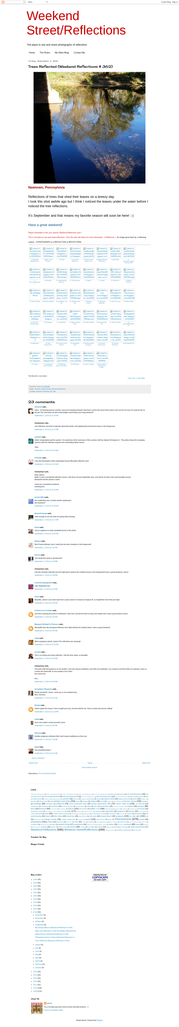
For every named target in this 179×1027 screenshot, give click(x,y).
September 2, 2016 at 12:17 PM (46, 520)
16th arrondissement (85, 794)
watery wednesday (137, 827)
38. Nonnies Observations (101, 344)
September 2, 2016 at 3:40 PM (46, 631)
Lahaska (99, 811)
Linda (37, 638)
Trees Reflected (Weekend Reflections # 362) (52, 941)
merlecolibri (39, 497)
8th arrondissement (136, 796)
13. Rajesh (88, 280)
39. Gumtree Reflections (115, 344)
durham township (118, 806)
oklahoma (37, 819)
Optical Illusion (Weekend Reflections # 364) (52, 934)
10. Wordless (47, 280)
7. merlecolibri (115, 259)
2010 (35, 988)
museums (138, 814)
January (38, 968)
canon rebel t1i (122, 803)
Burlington (49, 804)
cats (143, 804)
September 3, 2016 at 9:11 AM (46, 698)
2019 (35, 902)
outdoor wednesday (68, 819)
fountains (62, 809)
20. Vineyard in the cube (75, 302)
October (38, 921)
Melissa (38, 541)
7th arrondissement (121, 796)
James (49, 1003)
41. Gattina (35, 364)
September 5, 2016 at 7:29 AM (46, 739)
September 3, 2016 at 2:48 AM (46, 658)
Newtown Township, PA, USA (46, 391)
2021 (35, 896)
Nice (130, 816)
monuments (113, 813)
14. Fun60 (101, 280)
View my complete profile (53, 1010)
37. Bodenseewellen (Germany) (88, 344)
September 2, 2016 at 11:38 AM (46, 506)
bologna (85, 801)
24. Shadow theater (128, 301)
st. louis (103, 824)
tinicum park (37, 827)
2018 (35, 906)
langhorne (121, 811)
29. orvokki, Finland (88, 322)
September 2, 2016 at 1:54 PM (46, 561)
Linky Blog (141, 378)
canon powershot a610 (78, 804)
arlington (84, 799)
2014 (35, 975)
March (37, 961)
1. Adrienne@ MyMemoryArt (34, 260)
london (131, 811)
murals (129, 813)
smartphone (78, 824)
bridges (93, 801)
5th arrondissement (88, 796)
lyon (47, 813)
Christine (38, 458)
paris (88, 819)
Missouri (86, 813)
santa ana (123, 822)
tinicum (146, 824)
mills (79, 813)
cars (136, 804)
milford (74, 813)
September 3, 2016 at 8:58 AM (46, 682)
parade (80, 819)
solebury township (93, 824)
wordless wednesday (124, 830)
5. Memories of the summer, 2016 (88, 260)
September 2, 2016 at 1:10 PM (46, 548)
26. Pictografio (48, 322)
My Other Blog (62, 52)
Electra (37, 555)
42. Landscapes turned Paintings (47, 365)
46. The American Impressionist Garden (101, 366)
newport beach (106, 816)
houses (142, 809)
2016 (35, 912)
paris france (100, 819)
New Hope (58, 816)
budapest (145, 801)
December (39, 915)
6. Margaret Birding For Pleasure (101, 260)
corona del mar (67, 806)
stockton (120, 824)
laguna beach (88, 811)
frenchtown (83, 809)
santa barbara (133, 822)
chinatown (44, 806)
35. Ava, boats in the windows (61, 344)
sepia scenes (45, 824)
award (99, 799)
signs (54, 824)
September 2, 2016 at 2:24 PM (46, 603)
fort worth (54, 809)
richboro (69, 822)
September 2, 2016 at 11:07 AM (46, 429)
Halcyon (38, 733)
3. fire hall (61, 259)
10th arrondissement (37, 794)
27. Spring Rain (61, 322)
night (137, 816)
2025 (35, 883)
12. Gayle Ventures (75, 280)
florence (42, 809)
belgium (143, 799)
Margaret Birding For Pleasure (47, 624)
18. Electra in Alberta (48, 301)
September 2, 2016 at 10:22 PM (46, 644)
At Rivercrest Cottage (43, 610)
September (39, 925)
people (142, 819)
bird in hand (43, 801)
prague (50, 822)
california (60, 803)
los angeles (142, 811)
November (39, 918)
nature (47, 816)
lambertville (108, 811)
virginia (108, 827)
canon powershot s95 (100, 803)
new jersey (70, 816)
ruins (98, 822)
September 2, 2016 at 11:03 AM (46, 416)
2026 (35, 879)
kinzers (79, 811)
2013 (35, 978)
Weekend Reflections (58, 389)
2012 (35, 981)
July (37, 948)
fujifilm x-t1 (94, 809)
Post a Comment (38, 758)
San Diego (113, 822)
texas (138, 824)
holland (125, 809)
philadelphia (36, 822)
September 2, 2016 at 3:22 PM (46, 617)
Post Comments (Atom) (47, 773)
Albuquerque (56, 799)
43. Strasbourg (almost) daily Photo (61, 365)
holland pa (133, 809)
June (37, 951)
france (71, 809)
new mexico (83, 816)
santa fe (143, 822)
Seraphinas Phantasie (43, 689)
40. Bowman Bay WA (128, 343)
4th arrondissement (70, 796)
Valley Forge (63, 827)
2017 (35, 909)
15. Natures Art (115, 280)
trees (45, 827)
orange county (50, 819)
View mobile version (89, 767)
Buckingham (118, 801)
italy (69, 811)
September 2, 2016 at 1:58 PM (46, 575)
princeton (59, 822)
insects (62, 811)
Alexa (37, 597)
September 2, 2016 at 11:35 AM (46, 464)
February (39, 964)
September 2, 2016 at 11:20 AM (46, 450)
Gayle (37, 527)
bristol (102, 801)
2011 (35, 985)
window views (109, 830)
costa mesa (80, 806)
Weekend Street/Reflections (81, 829)
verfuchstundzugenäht (43, 583)
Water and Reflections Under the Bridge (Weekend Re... (56, 931)
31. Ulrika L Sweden (115, 322)
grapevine (116, 809)
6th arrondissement (104, 796)
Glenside (108, 809)
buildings (37, 803)
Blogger (100, 1020)
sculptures (34, 824)
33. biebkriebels (34, 343)
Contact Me (79, 52)
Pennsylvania (46, 389)
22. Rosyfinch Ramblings (101, 302)
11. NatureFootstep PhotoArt (61, 281)
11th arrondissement (53, 794)
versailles (91, 827)
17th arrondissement (101, 794)
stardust (38, 437)
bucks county (130, 801)
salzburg (105, 822)
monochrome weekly (99, 813)
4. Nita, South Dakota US (75, 260)
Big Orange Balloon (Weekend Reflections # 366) (53, 928)
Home (32, 52)
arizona (75, 799)
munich (122, 813)
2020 (35, 899)
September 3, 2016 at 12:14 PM (46, 712)
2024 (35, 886)
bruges (109, 801)
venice (73, 827)
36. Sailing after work (75, 344)
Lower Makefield (36, 813)
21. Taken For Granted (88, 302)
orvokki (38, 652)
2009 (35, 991)
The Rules (45, 52)
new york (93, 816)
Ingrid (37, 747)
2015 (35, 972)
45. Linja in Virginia (88, 364)
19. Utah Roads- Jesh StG (61, 302)
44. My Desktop (74, 364)
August (38, 945)
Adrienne (38, 407)
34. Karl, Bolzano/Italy (48, 344)
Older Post (146, 763)
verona (82, 827)
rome (76, 822)
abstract (47, 799)
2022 (35, 893)
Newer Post (33, 763)
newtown (38, 389)
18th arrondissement (117, 794)
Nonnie (37, 705)
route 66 (91, 822)
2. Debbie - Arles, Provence (48, 260)
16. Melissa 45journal (128, 281)
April (37, 958)
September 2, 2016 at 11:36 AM (46, 490)
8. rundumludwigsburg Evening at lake (128, 261)
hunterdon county (37, 811)
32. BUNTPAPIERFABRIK (128, 324)
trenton (53, 827)
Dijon (95, 806)
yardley (136, 830)
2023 (35, 889)
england (130, 806)
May (37, 954)
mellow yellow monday (61, 813)
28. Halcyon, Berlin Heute (75, 323)
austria (91, 799)
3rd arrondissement (51, 796)
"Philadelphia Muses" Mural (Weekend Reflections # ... (55, 937)
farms (33, 809)
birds (51, 801)
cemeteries (34, 806)
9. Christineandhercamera (34, 282)
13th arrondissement (69, 794)
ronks (84, 822)
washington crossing (121, 827)
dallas (89, 806)
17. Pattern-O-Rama (34, 301)
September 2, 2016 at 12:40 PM (46, 534)
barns (135, 799)
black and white (63, 801)
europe (141, 806)
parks (110, 819)
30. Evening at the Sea (102, 323)
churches (54, 806)
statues (111, 824)
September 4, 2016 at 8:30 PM (46, 725)
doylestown (104, 806)
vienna (100, 827)
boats (78, 801)
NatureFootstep (41, 513)
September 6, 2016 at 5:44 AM (46, 753)
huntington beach (51, 811)
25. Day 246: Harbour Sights (34, 323)
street (128, 824)
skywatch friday (64, 824)
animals (66, 799)
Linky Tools (132, 378)
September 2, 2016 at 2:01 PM (46, 589)
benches (34, 801)
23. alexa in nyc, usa (115, 301)
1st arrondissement (134, 794)
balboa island (109, 799)
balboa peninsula (124, 799)
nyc (147, 816)
